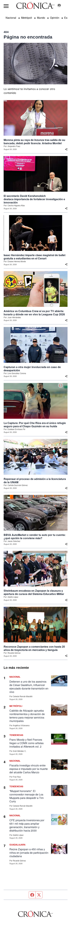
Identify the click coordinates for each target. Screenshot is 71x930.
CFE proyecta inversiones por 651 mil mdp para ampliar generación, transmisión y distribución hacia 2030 (26, 825)
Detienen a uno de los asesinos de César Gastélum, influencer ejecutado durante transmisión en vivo (28, 687)
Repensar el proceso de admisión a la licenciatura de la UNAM (35, 480)
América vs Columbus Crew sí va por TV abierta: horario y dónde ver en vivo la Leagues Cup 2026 (34, 312)
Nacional (11, 18)
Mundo (41, 18)
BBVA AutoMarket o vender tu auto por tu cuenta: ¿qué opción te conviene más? (35, 536)
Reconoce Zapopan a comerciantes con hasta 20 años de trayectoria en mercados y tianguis (34, 648)
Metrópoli (26, 18)
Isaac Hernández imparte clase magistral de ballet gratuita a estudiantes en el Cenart (34, 257)
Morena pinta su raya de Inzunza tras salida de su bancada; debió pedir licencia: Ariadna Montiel (34, 141)
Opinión (54, 18)
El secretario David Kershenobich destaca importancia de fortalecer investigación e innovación (34, 199)
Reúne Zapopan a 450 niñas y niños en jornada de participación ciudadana (28, 852)
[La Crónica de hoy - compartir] (66, 149)
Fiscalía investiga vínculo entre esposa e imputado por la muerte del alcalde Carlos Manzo (28, 768)
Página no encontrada (28, 37)
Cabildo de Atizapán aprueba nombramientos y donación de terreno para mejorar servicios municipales (27, 716)
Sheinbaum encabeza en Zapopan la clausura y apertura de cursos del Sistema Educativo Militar (34, 592)
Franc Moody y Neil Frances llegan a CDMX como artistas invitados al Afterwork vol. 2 (26, 743)
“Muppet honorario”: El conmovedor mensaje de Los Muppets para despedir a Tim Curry (26, 796)
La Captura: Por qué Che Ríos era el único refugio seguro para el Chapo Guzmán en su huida (35, 424)
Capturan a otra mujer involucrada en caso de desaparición (32, 368)
